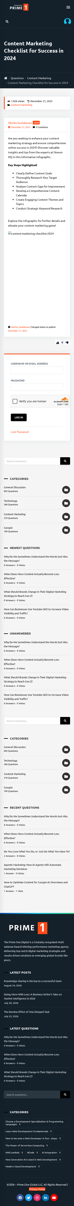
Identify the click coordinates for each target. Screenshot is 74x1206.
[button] (66, 21)
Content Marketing (39, 78)
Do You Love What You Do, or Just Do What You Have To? (37, 851)
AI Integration (51, 1152)
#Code (32, 1152)
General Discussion (15, 487)
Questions (17, 78)
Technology (10, 500)
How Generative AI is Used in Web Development (33, 1159)
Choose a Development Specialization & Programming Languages (34, 1123)
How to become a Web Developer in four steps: (33, 1138)
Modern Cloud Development (23, 1166)
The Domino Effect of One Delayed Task (27, 1011)
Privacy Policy (37, 1189)
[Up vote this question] (58, 342)
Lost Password (20, 431)
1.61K (36, 122)
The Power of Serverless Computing (27, 1145)
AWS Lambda (14, 1152)
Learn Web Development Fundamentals (29, 1131)
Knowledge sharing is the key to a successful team (33, 981)
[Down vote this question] (67, 342)
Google (8, 527)
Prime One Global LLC (29, 1184)
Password (17, 380)
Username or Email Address (29, 363)
